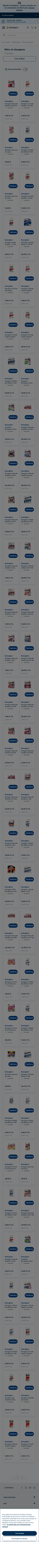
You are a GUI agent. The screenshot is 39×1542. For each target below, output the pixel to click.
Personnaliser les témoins (20, 1539)
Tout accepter (19, 1533)
